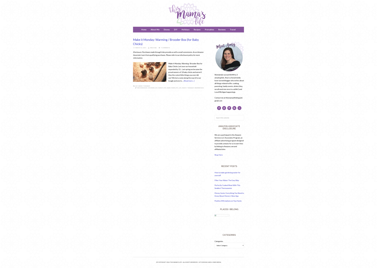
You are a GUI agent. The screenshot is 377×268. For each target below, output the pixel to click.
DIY (136, 86)
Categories (219, 241)
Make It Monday (144, 86)
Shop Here (219, 155)
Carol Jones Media (214, 262)
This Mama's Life (188, 14)
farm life (174, 88)
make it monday (188, 88)
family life (162, 88)
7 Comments (165, 47)
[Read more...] (189, 81)
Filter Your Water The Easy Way (227, 180)
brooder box (142, 88)
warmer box (199, 88)
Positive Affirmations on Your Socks (228, 201)
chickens (151, 88)
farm (169, 88)
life (180, 88)
